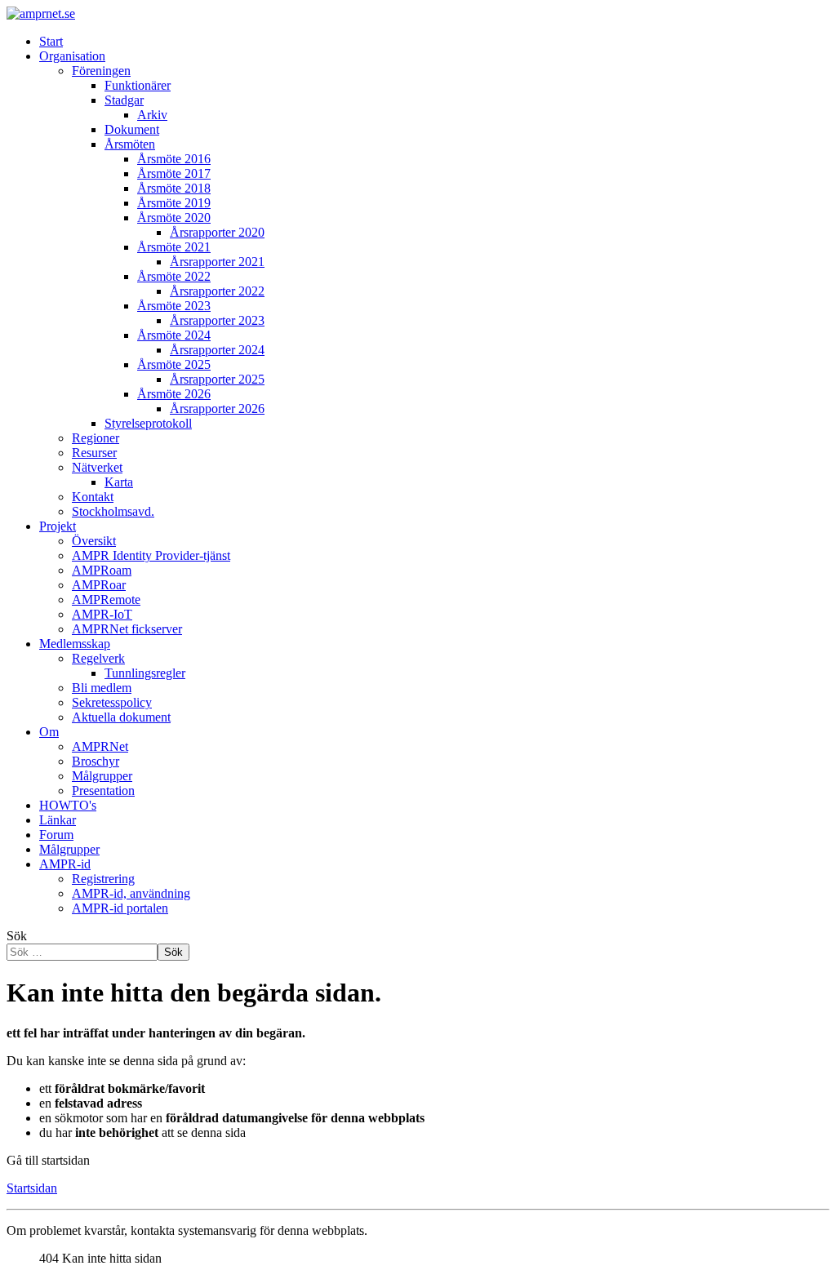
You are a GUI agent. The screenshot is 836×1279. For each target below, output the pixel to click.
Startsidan (32, 1188)
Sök (17, 936)
